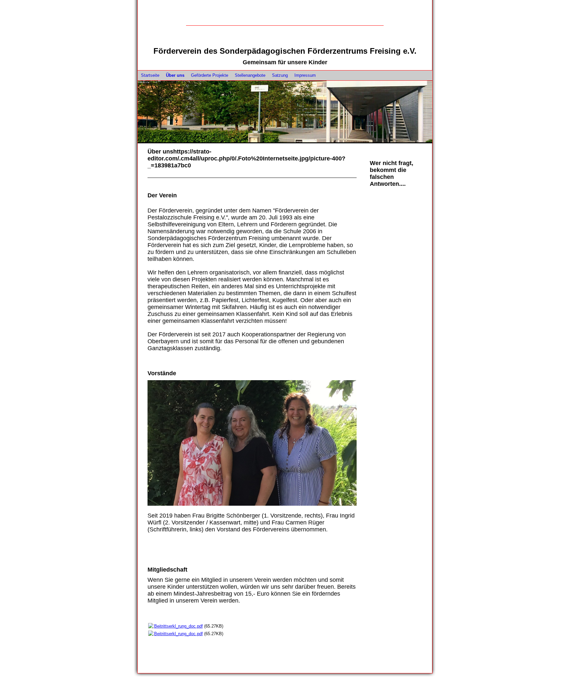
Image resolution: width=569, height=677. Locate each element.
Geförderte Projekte (209, 75)
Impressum (305, 75)
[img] (285, 25)
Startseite (150, 75)
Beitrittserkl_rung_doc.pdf (178, 626)
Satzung (280, 75)
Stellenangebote (250, 75)
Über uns (175, 75)
